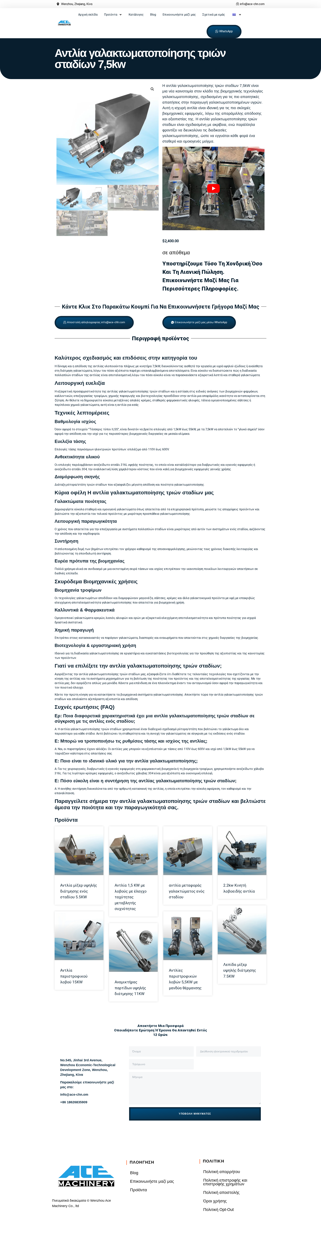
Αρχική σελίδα (88, 14)
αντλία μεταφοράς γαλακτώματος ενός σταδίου (187, 891)
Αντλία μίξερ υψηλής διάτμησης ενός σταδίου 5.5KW (78, 891)
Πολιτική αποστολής (221, 1192)
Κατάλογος (136, 14)
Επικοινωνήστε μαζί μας (179, 14)
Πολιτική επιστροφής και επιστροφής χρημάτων (225, 1182)
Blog (153, 14)
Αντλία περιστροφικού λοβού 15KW (73, 976)
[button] (152, 89)
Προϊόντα (110, 14)
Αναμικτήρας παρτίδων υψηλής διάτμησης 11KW (130, 988)
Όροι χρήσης (215, 1201)
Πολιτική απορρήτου (221, 1171)
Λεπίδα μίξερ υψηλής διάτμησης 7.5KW (239, 970)
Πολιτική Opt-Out (218, 1209)
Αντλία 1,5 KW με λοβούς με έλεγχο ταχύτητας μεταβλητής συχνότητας (131, 897)
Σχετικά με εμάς (213, 14)
